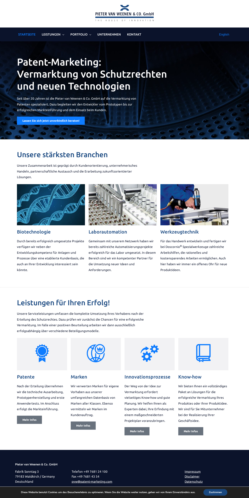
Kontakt (134, 34)
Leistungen (51, 34)
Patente (26, 376)
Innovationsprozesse (147, 376)
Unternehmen (109, 34)
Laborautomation (108, 231)
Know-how (189, 376)
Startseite (27, 34)
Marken (79, 376)
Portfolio (78, 34)
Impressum (193, 471)
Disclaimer (192, 476)
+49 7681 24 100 (95, 471)
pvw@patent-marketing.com (92, 481)
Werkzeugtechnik (179, 231)
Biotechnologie (34, 231)
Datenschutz (194, 481)
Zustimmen (215, 492)
